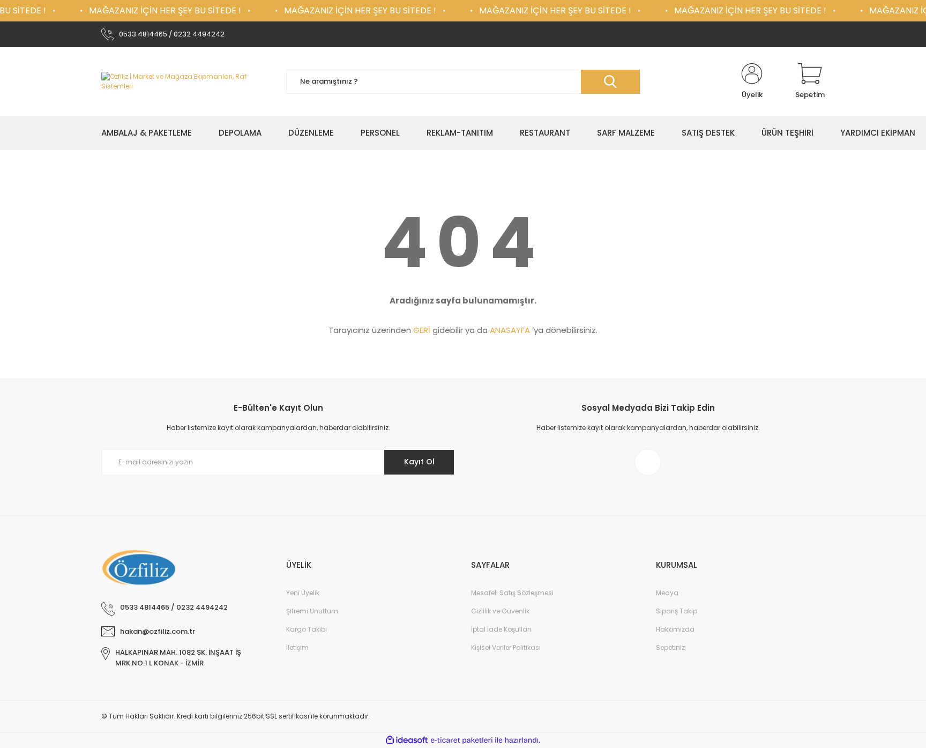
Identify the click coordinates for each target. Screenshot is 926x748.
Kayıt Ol (419, 461)
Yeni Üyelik (302, 592)
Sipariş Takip (676, 611)
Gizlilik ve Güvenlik (500, 611)
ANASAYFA (510, 330)
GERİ (421, 330)
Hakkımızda (675, 629)
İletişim (297, 647)
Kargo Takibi (306, 629)
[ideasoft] (406, 740)
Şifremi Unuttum (312, 611)
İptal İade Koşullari (501, 629)
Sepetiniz (670, 647)
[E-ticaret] (461, 740)
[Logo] (185, 81)
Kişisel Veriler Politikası (506, 647)
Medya (667, 592)
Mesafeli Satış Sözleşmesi (512, 592)
